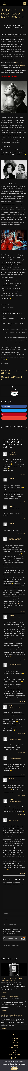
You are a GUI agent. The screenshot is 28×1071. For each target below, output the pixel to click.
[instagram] (15, 1058)
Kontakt (14, 1052)
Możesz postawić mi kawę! (11, 378)
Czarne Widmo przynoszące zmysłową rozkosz (12, 980)
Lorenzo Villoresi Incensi (11, 1015)
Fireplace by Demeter (9, 997)
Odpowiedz (21, 474)
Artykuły (14, 1034)
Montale (10, 27)
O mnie (14, 1050)
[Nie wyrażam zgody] (26, 1065)
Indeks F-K (15, 1040)
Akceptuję (14, 1068)
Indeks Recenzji (14, 1036)
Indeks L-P (15, 1043)
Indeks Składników (14, 1047)
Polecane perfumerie (14, 1054)
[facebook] (12, 1058)
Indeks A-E (15, 1038)
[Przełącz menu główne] (25, 3)
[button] (14, 406)
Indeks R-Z (15, 1045)
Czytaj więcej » (4, 992)
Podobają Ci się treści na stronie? (14, 371)
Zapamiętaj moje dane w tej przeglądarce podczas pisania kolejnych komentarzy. (12, 931)
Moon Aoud (21, 65)
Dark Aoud (18, 62)
